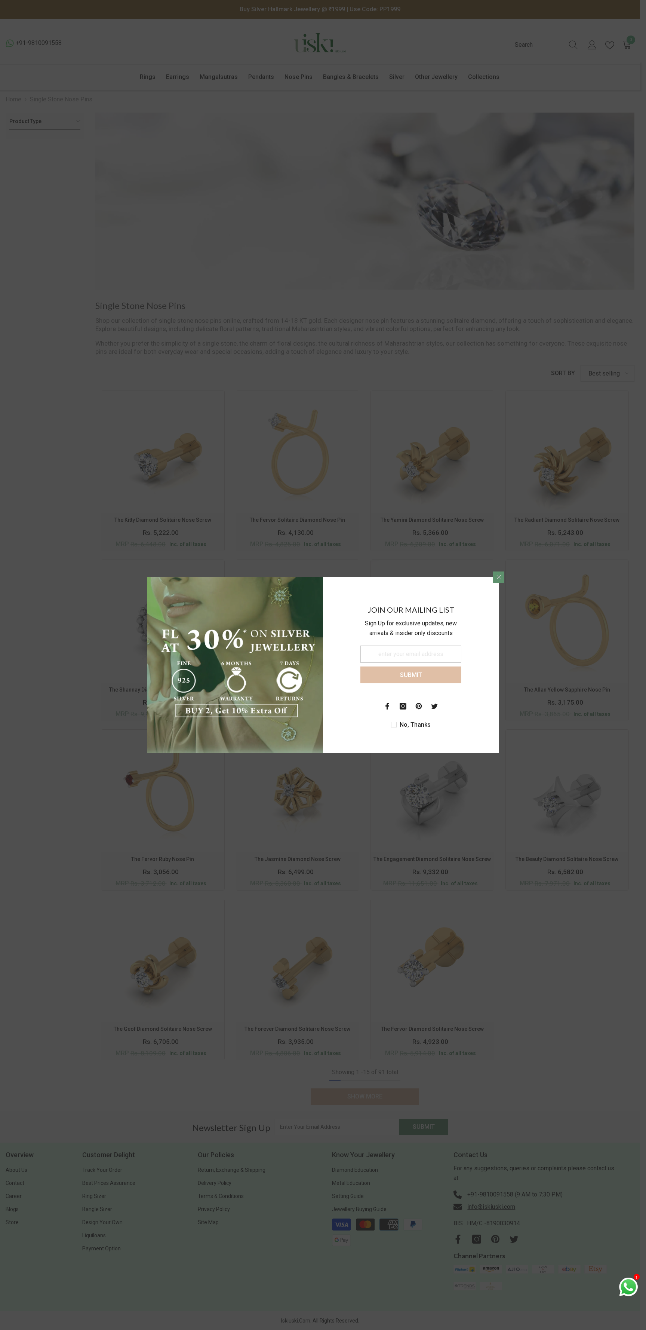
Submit (411, 674)
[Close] (498, 577)
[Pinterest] (419, 706)
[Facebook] (387, 706)
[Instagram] (403, 706)
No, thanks (415, 724)
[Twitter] (434, 706)
